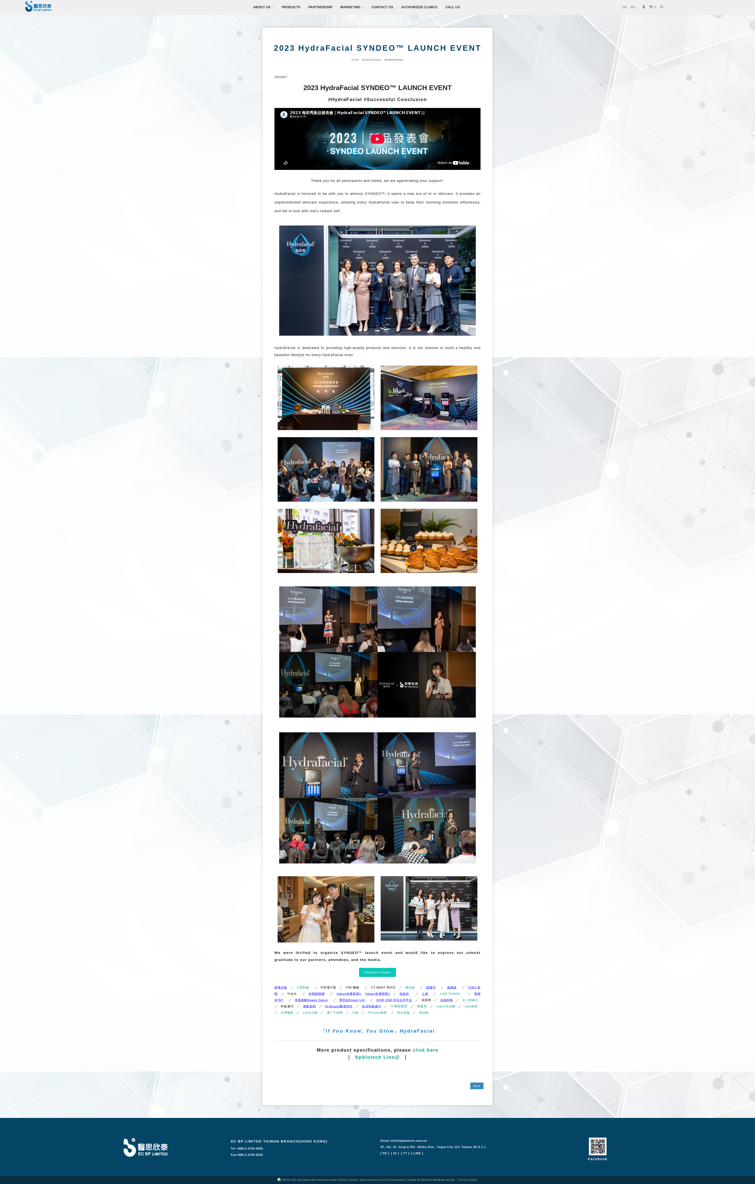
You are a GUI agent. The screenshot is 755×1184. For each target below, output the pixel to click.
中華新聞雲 (399, 1006)
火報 (355, 1012)
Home (355, 59)
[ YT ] (405, 1153)
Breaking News (371, 59)
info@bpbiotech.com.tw (408, 1140)
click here (425, 1050)
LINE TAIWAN (450, 993)
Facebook (598, 1159)
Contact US (382, 7)
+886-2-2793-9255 (249, 1148)
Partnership (320, 7)
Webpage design (444, 1179)
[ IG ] (395, 1153)
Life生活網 (310, 1012)
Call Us (453, 7)
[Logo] (38, 7)
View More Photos (377, 972)
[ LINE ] (417, 1153)
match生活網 (446, 1006)
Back (476, 1085)
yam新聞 (471, 1006)
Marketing (350, 7)
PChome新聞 (377, 1012)
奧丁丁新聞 (335, 1012)
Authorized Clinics (419, 7)
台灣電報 (287, 1012)
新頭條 (424, 1012)
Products (291, 7)
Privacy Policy (468, 1179)
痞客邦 (422, 1006)
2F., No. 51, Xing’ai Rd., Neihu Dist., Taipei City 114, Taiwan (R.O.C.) (433, 1147)
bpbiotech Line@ (377, 1057)
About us (262, 7)
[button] (661, 7)
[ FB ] (384, 1153)
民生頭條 (403, 1012)
